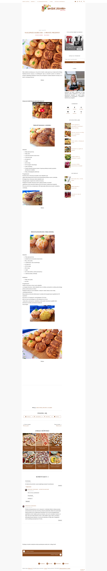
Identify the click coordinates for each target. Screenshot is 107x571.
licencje (45, 568)
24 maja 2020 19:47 (28, 482)
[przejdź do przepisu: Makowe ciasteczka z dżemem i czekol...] (42, 463)
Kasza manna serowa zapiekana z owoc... (29, 448)
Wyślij (57, 416)
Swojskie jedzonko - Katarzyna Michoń (38, 489)
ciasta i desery (39, 407)
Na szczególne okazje (42, 1)
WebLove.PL (30, 568)
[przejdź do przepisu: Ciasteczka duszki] (55, 445)
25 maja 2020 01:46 (31, 496)
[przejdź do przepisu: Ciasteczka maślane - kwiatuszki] (42, 445)
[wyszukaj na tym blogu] (83, 1)
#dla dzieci (46, 35)
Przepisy (33, 1)
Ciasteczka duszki (55, 447)
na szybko (50, 407)
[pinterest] (80, 1)
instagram (81, 109)
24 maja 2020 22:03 (31, 490)
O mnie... (51, 1)
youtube (68, 109)
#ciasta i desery (39, 35)
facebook (74, 109)
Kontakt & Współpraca (60, 1)
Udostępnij (38, 416)
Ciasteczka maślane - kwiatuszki (42, 448)
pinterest (74, 113)
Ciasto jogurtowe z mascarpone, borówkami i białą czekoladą (77, 126)
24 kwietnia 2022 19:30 (28, 507)
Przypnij (48, 416)
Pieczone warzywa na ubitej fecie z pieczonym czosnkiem (78, 134)
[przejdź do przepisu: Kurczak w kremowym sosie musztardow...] (55, 463)
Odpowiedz (60, 485)
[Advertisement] (53, 20)
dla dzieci (45, 407)
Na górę (82, 569)
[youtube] (76, 1)
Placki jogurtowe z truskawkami (29, 466)
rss (81, 113)
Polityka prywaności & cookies (64, 568)
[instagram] (78, 1)
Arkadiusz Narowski (30, 505)
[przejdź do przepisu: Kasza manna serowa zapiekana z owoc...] (29, 445)
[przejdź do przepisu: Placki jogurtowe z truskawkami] (29, 463)
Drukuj (29, 416)
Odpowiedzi (28, 486)
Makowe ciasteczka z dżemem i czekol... (42, 466)
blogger (68, 113)
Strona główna (25, 1)
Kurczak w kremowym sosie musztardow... (55, 466)
